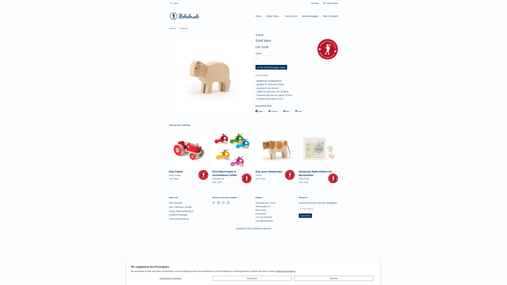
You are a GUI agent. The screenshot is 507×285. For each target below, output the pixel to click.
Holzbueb (256, 228)
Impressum (266, 228)
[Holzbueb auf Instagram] (228, 203)
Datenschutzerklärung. (286, 271)
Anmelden (315, 3)
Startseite (172, 28)
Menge (258, 53)
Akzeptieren (252, 278)
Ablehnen (334, 278)
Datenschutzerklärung (179, 218)
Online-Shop (272, 16)
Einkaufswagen (332, 3)
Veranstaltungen (310, 16)
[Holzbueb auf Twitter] (213, 203)
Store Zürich (291, 16)
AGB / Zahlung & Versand (180, 207)
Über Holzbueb (330, 16)
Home (258, 16)
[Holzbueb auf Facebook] (218, 203)
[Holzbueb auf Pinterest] (223, 203)
